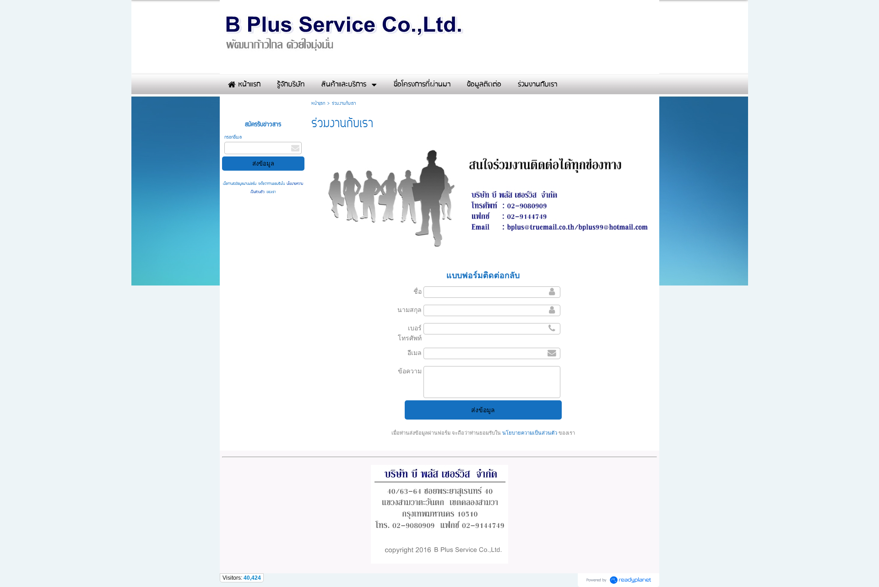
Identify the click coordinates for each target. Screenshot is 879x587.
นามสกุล (409, 309)
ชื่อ (417, 291)
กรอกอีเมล (233, 137)
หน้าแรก (318, 103)
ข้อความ (410, 371)
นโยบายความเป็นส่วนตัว (530, 433)
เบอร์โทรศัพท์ (410, 333)
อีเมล (414, 352)
